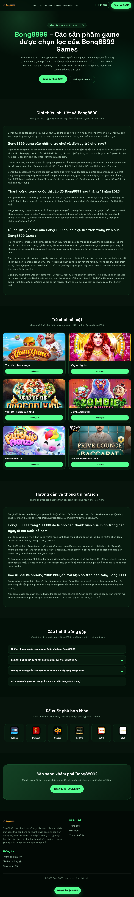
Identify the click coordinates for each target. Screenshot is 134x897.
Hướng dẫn (67, 5)
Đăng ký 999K (121, 5)
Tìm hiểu (102, 5)
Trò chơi (57, 5)
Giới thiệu (48, 5)
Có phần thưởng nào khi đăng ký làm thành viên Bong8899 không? (46, 681)
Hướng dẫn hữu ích (12, 856)
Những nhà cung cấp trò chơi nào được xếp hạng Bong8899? (43, 649)
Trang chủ (37, 5)
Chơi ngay (34, 371)
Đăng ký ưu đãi (10, 866)
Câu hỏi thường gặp (12, 861)
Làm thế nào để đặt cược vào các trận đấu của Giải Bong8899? (44, 659)
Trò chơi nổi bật (77, 835)
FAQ (76, 5)
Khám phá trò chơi (82, 79)
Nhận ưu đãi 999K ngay (67, 788)
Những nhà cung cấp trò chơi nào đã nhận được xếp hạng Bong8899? (47, 670)
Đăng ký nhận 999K (53, 79)
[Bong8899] (9, 5)
